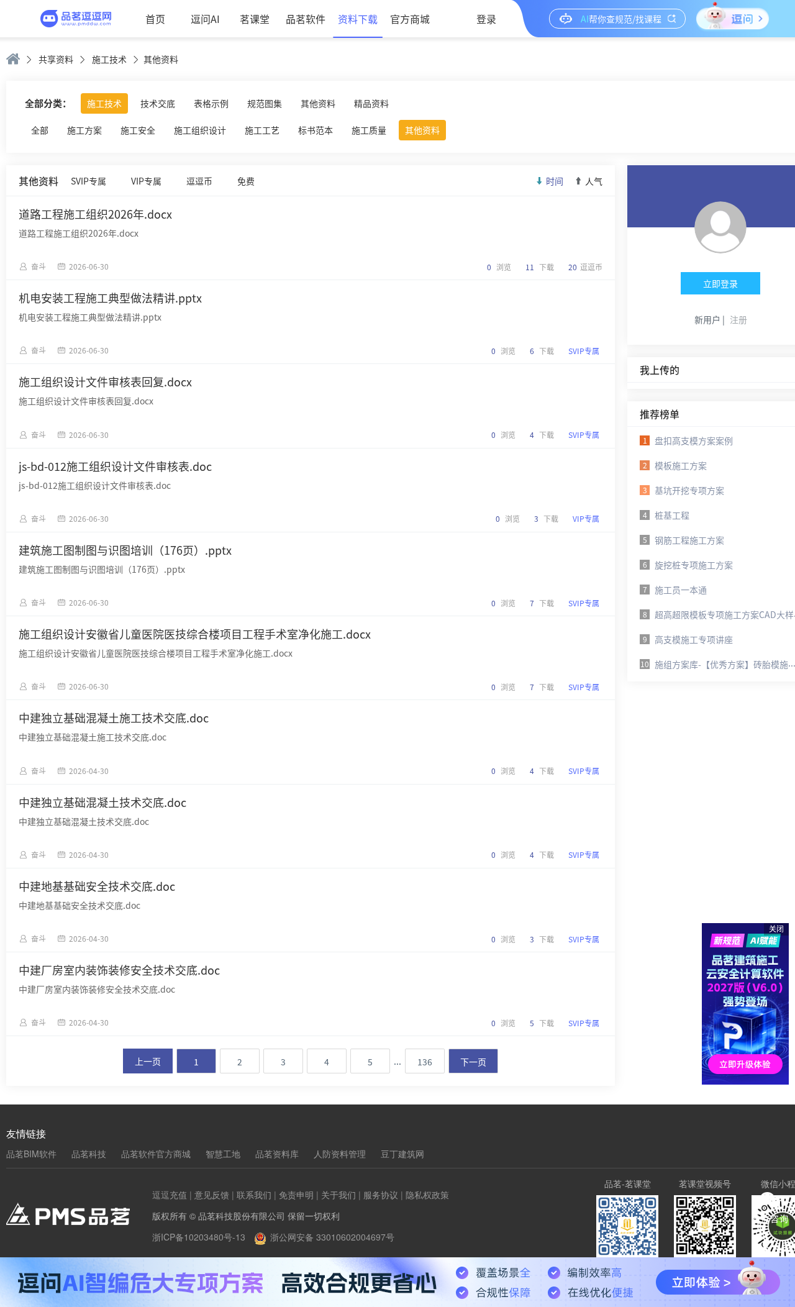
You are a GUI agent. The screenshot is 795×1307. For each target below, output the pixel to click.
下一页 (473, 1061)
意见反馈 (211, 1194)
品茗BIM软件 (31, 1153)
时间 (554, 181)
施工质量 (369, 130)
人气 (593, 181)
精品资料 (371, 103)
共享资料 (56, 59)
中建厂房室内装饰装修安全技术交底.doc (119, 970)
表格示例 (211, 103)
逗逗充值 (169, 1194)
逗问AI (205, 18)
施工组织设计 (200, 130)
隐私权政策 (427, 1194)
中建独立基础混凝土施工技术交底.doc (114, 717)
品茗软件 (305, 18)
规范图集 (264, 103)
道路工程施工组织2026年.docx (95, 214)
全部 (39, 130)
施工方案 (84, 130)
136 (424, 1061)
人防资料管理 (340, 1153)
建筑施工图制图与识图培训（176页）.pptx (125, 550)
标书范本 (315, 130)
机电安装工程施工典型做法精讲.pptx (110, 297)
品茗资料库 (277, 1153)
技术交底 (157, 103)
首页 (155, 18)
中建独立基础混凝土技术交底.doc (102, 802)
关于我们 (338, 1194)
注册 (738, 319)
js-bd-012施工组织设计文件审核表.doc (115, 466)
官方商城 (410, 18)
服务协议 (380, 1194)
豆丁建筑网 (402, 1153)
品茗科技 (88, 1153)
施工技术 (109, 59)
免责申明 (296, 1194)
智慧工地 (223, 1153)
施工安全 (137, 130)
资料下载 (358, 18)
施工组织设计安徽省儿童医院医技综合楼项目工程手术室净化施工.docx (195, 634)
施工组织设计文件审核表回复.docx (105, 381)
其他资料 (318, 103)
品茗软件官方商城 (156, 1153)
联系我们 (254, 1194)
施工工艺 (262, 130)
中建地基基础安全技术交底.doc (97, 886)
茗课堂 (255, 18)
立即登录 (720, 283)
